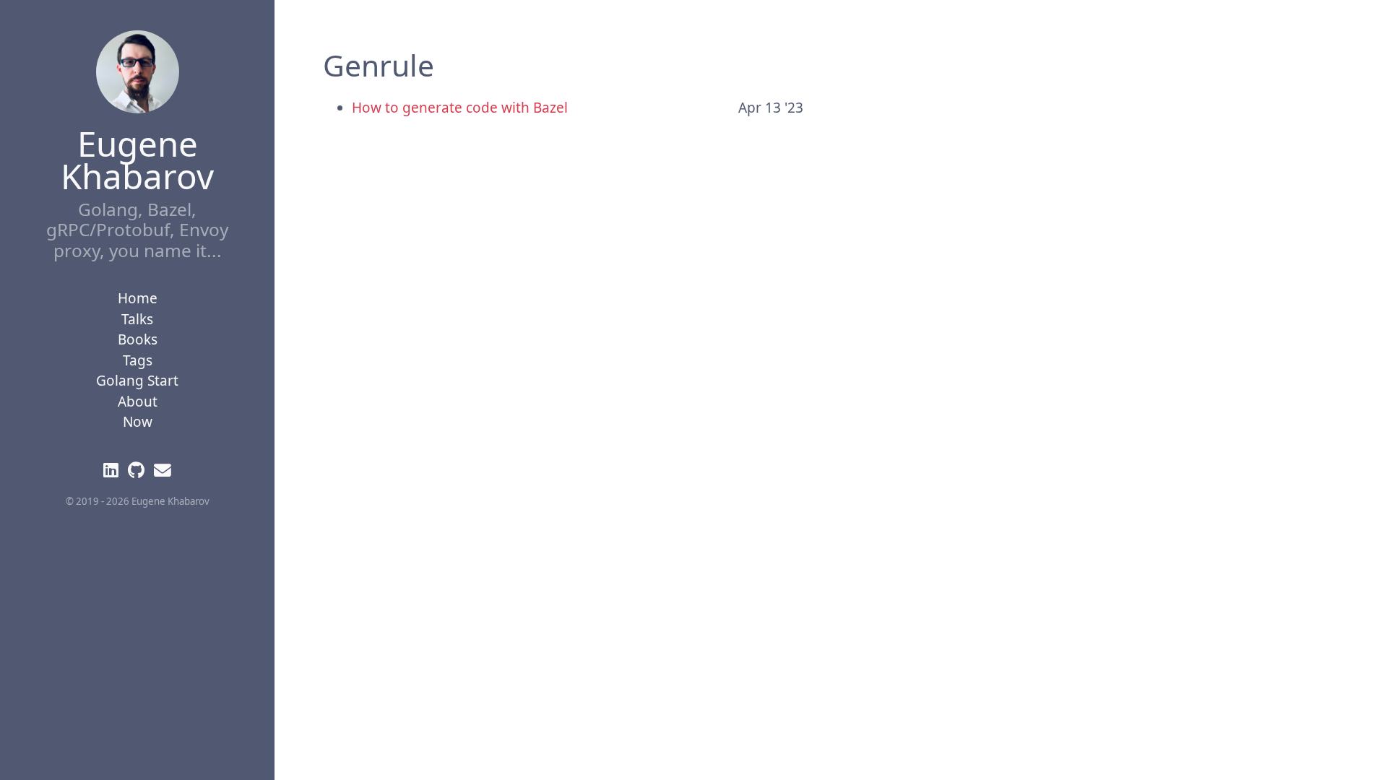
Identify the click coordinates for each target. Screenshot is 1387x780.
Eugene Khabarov (137, 159)
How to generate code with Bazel (460, 107)
